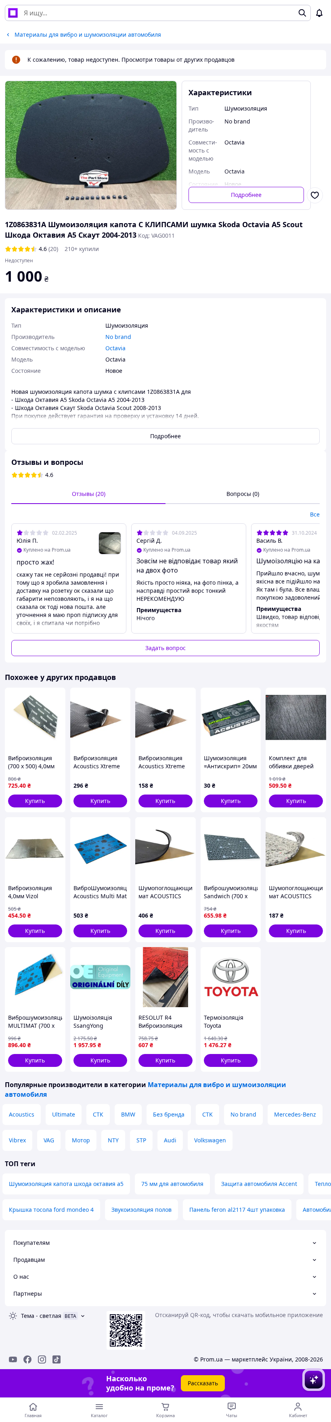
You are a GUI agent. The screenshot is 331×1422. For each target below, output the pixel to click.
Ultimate (63, 1114)
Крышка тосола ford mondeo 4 (51, 1209)
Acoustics (21, 1114)
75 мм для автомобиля (172, 1184)
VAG (49, 1140)
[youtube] (13, 1359)
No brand (243, 1114)
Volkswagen (210, 1140)
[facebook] (27, 1359)
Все (315, 514)
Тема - (41, 1316)
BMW (128, 1114)
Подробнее (246, 195)
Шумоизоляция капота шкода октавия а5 (66, 1184)
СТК (98, 1114)
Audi (170, 1140)
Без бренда (168, 1114)
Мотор (81, 1140)
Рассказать (203, 1383)
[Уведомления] (319, 13)
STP (141, 1140)
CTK (207, 1114)
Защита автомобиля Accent (259, 1184)
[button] (35, 801)
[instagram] (42, 1359)
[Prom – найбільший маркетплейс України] (13, 13)
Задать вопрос (165, 648)
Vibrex (17, 1140)
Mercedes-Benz (295, 1114)
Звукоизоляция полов (141, 1209)
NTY (113, 1140)
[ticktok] (56, 1359)
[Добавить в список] (315, 195)
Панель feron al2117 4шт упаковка (237, 1209)
